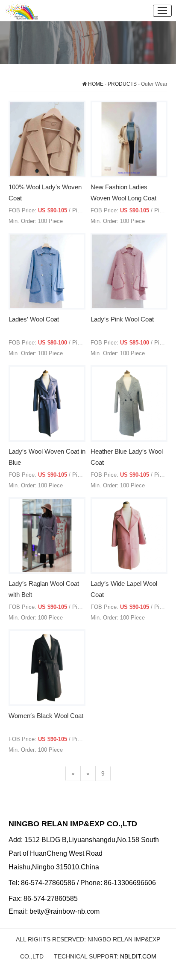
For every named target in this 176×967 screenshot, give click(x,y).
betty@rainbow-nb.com (64, 911)
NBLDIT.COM (138, 956)
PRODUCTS (122, 84)
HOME (95, 84)
